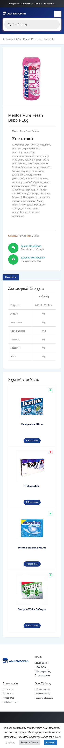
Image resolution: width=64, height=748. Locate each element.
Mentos (35, 236)
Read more (33, 440)
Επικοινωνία (42, 675)
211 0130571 (8, 694)
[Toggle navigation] (57, 14)
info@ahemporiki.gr (11, 702)
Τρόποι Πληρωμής (42, 689)
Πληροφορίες (43, 671)
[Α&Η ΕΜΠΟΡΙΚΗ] (15, 13)
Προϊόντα (40, 667)
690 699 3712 (8, 698)
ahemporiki (41, 662)
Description (10, 277)
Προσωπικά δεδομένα (44, 698)
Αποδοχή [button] (50, 742)
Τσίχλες (17, 39)
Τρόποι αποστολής (42, 694)
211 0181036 (8, 689)
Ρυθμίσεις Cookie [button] (29, 742)
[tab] (11, 277)
